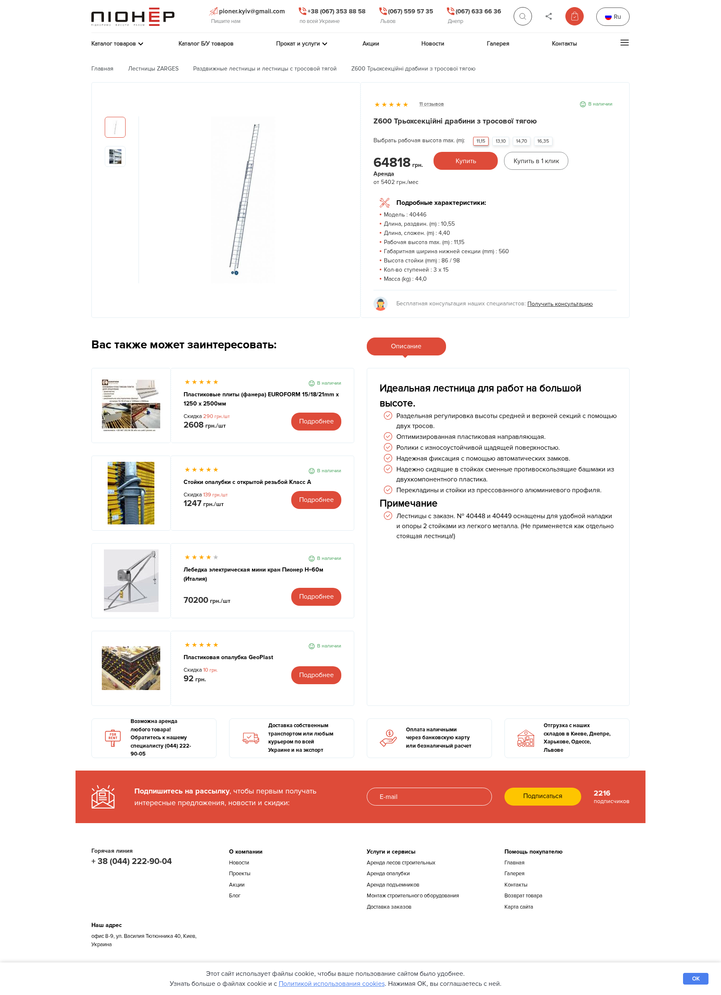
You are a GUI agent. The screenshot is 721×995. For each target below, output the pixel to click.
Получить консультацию (560, 303)
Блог (235, 895)
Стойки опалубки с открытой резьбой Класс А (247, 482)
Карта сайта (518, 907)
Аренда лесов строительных (401, 862)
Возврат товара (523, 895)
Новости (239, 862)
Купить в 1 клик (536, 161)
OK (696, 978)
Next (341, 204)
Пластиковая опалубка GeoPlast (228, 657)
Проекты (239, 873)
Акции (237, 885)
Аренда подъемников (393, 885)
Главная (102, 68)
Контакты (515, 885)
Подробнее (316, 421)
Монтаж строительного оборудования (413, 895)
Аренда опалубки (388, 873)
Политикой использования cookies (332, 984)
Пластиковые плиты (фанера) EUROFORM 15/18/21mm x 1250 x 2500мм (261, 399)
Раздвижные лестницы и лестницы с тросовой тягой (265, 68)
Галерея (514, 873)
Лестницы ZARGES (153, 68)
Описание (406, 346)
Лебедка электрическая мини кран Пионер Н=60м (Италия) (253, 574)
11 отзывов (431, 104)
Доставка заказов (389, 907)
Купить (466, 161)
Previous (145, 204)
